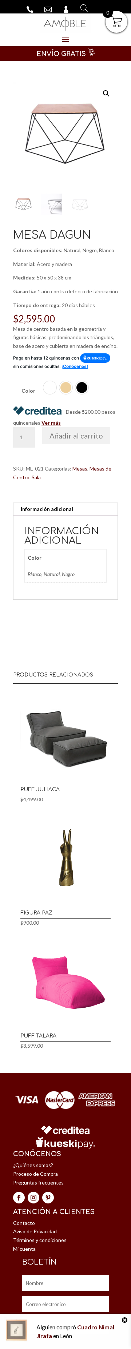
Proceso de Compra (35, 1174)
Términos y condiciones (40, 1240)
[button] (106, 93)
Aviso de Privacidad (35, 1231)
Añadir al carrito (76, 435)
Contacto (24, 1223)
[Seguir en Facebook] (19, 1197)
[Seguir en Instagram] (33, 1197)
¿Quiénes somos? (33, 1165)
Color (28, 391)
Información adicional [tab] (47, 509)
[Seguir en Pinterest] (48, 1197)
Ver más (51, 423)
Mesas (79, 468)
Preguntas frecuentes (38, 1182)
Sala (36, 477)
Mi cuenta (24, 1249)
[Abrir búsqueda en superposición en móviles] (82, 7)
